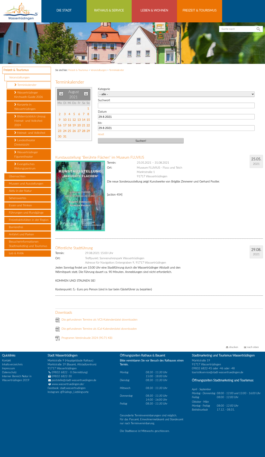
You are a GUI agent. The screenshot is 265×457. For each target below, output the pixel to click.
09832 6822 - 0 (62, 372)
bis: (100, 123)
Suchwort (104, 100)
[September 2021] (86, 94)
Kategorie (104, 89)
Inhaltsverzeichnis (12, 364)
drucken (233, 347)
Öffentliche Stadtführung (74, 248)
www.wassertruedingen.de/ (68, 384)
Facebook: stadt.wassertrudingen (67, 388)
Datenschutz (9, 372)
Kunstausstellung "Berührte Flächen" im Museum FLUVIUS (99, 157)
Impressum (8, 368)
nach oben (253, 347)
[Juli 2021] (61, 94)
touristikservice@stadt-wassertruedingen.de (217, 372)
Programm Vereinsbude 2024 (86, 338)
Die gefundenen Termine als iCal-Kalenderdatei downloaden (99, 328)
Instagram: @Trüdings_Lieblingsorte (68, 392)
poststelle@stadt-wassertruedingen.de (74, 380)
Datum (102, 111)
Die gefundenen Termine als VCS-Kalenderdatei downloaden (99, 319)
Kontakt (6, 360)
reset (101, 134)
